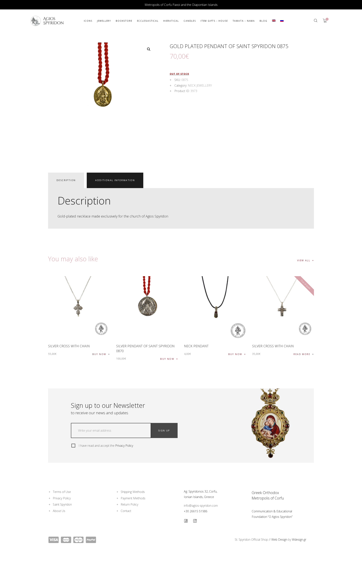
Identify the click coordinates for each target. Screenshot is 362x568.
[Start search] (315, 20)
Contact (126, 511)
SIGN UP (164, 430)
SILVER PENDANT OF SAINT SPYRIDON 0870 (145, 348)
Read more (302, 354)
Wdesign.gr (299, 539)
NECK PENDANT (196, 346)
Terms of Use (62, 492)
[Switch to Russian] (282, 20)
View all (303, 260)
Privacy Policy (124, 445)
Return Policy (129, 504)
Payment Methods (133, 498)
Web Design (279, 539)
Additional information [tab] (115, 180)
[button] (148, 49)
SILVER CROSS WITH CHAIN (69, 346)
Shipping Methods (133, 492)
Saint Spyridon (62, 504)
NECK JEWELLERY (200, 85)
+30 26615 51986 (195, 511)
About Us (59, 511)
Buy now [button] (99, 354)
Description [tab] (66, 180)
